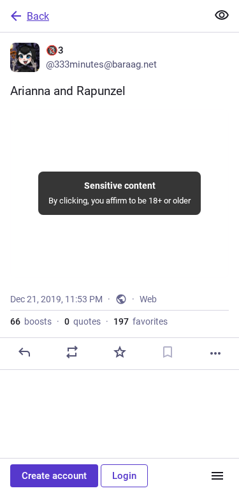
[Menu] (217, 476)
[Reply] (24, 352)
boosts (31, 321)
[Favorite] (119, 352)
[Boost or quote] (72, 352)
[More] (215, 353)
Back (38, 16)
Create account (54, 476)
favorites (140, 321)
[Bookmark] (167, 352)
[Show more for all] (222, 15)
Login (124, 476)
